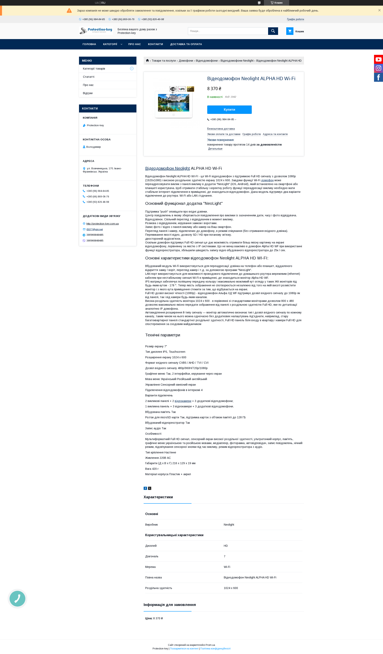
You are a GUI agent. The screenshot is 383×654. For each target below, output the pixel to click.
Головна (89, 44)
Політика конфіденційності (215, 648)
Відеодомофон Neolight (167, 168)
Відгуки (88, 93)
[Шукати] (273, 31)
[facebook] (145, 488)
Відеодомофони (207, 60)
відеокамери (183, 401)
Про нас (134, 44)
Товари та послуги (164, 60)
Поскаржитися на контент (184, 648)
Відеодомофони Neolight (237, 60)
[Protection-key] (96, 33)
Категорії (110, 44)
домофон (267, 180)
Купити (229, 109)
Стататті (88, 76)
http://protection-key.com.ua (102, 223)
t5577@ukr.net (95, 229)
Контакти (155, 44)
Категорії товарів (94, 68)
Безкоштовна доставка (221, 128)
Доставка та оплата (186, 44)
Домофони (186, 60)
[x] (149, 488)
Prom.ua (210, 645)
